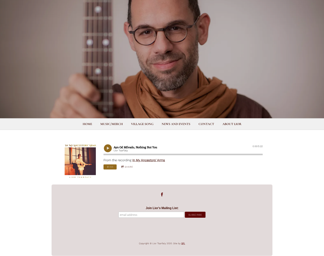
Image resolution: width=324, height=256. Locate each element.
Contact (206, 124)
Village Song (142, 124)
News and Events (176, 124)
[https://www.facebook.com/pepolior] (162, 195)
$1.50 (110, 167)
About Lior (232, 124)
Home (87, 124)
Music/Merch (111, 124)
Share (129, 167)
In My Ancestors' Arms (148, 160)
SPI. (183, 243)
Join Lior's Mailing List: (162, 208)
